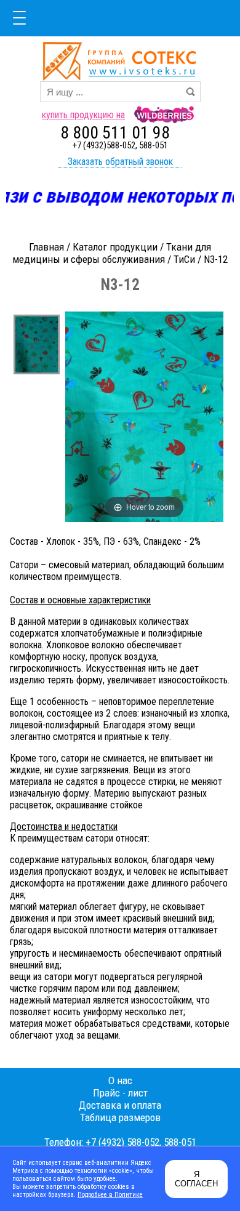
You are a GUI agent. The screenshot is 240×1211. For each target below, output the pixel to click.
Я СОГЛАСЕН (196, 1179)
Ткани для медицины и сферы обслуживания (111, 253)
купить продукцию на (83, 115)
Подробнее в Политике (110, 1195)
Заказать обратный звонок (120, 161)
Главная (46, 247)
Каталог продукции (115, 247)
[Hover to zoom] (144, 416)
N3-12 (216, 259)
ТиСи (184, 259)
